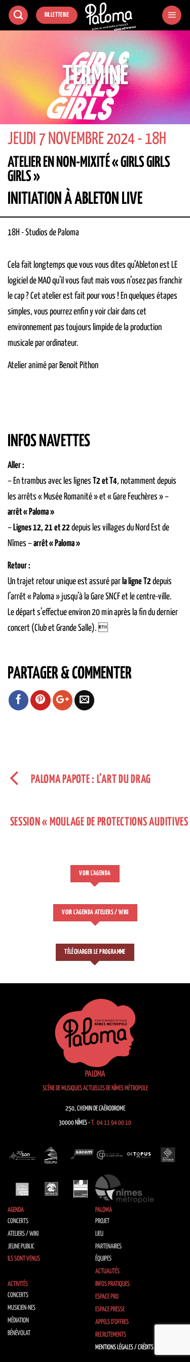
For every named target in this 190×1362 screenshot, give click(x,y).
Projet (102, 1221)
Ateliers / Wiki (23, 1234)
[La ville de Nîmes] (51, 1188)
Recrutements (110, 1335)
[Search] (18, 15)
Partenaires (108, 1246)
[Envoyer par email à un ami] (84, 700)
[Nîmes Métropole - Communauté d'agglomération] (124, 1188)
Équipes (103, 1259)
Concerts (18, 1221)
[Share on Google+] (63, 700)
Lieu (99, 1234)
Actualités (107, 1271)
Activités (18, 1284)
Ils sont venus (24, 1259)
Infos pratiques (112, 1284)
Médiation (18, 1320)
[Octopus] (139, 1155)
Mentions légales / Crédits (124, 1347)
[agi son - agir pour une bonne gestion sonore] (22, 1155)
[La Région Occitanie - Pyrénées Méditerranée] (168, 1155)
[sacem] (80, 1155)
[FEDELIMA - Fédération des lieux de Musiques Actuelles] (51, 1155)
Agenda (16, 1210)
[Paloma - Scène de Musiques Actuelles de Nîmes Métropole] (110, 16)
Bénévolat (19, 1333)
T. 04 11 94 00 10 (111, 1123)
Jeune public (21, 1246)
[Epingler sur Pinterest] (40, 700)
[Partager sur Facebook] (19, 700)
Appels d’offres (112, 1322)
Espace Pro (107, 1297)
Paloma (103, 1210)
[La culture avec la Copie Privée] (110, 1155)
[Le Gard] (22, 1188)
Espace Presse (110, 1309)
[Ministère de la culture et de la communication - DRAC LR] (80, 1188)
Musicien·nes (21, 1308)
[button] (171, 15)
